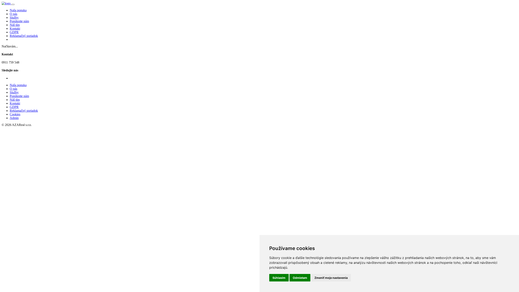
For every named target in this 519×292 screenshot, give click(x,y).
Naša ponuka (18, 10)
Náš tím (15, 25)
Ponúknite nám (19, 21)
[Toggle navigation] (13, 4)
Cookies (15, 114)
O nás (13, 14)
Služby (14, 17)
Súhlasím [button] (278, 277)
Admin (14, 118)
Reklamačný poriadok (24, 36)
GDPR (14, 32)
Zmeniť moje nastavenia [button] (331, 277)
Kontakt (15, 28)
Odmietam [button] (300, 277)
